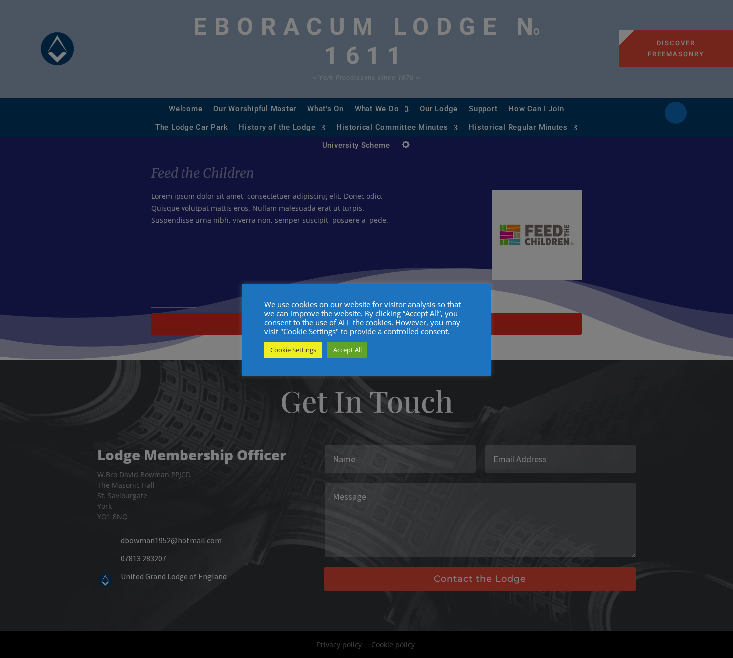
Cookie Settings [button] (293, 349)
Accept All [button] (347, 349)
